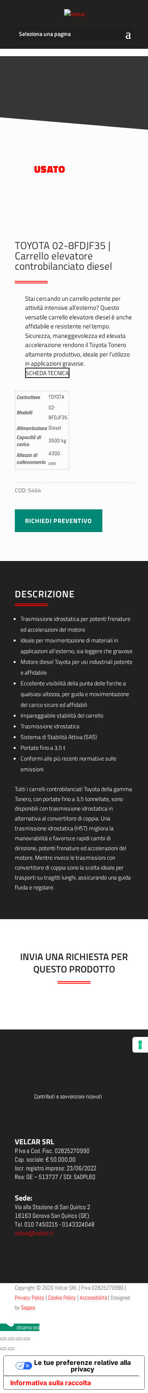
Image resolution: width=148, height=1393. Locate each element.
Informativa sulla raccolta (50, 1383)
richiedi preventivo (58, 520)
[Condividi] (19, 1339)
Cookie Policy (62, 1297)
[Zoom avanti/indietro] (3, 1339)
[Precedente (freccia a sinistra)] (3, 1349)
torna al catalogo (101, 86)
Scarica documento (74, 1116)
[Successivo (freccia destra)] (11, 1349)
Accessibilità (93, 1297)
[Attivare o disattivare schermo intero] (11, 1339)
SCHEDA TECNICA (47, 372)
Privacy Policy (29, 1297)
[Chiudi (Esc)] (26, 1339)
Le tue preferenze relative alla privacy (82, 1365)
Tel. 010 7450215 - (55, 1224)
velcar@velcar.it (34, 1233)
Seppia (28, 1307)
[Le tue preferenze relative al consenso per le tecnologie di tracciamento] (140, 1045)
